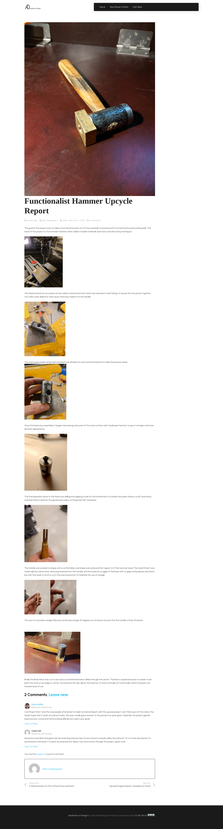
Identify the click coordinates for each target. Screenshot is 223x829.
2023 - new (67, 220)
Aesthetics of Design (78, 815)
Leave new (58, 694)
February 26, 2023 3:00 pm (41, 707)
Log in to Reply (31, 723)
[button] (143, 7)
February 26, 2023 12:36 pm (41, 734)
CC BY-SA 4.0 (141, 815)
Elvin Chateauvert (50, 220)
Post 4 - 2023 (78, 220)
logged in (41, 754)
